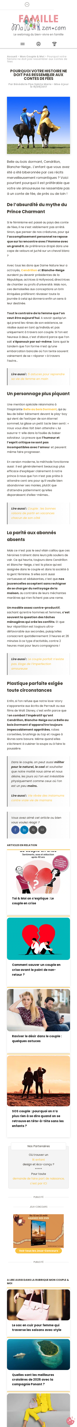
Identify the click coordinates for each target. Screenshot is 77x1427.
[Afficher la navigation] (22, 44)
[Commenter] (33, 830)
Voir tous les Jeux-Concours (38, 1251)
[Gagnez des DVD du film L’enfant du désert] (38, 1231)
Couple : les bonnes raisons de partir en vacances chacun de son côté (33, 513)
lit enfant (38, 1160)
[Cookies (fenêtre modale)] (70, 1421)
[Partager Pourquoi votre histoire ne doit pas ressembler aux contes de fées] (15, 830)
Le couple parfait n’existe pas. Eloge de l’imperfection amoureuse (37, 664)
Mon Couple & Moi (32, 56)
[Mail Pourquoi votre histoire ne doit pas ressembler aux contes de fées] (42, 830)
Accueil (12, 56)
